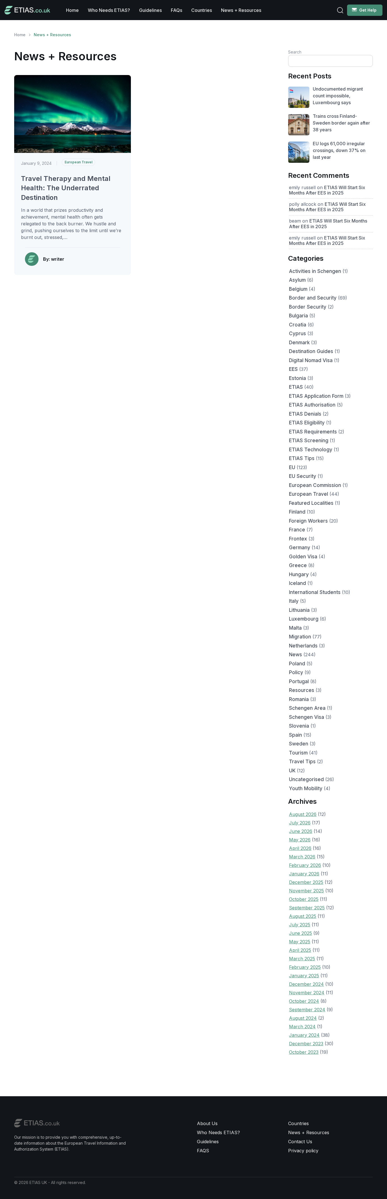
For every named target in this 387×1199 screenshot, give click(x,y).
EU (292, 467)
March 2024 (302, 1026)
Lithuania (299, 610)
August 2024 (303, 1018)
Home (72, 10)
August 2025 (302, 916)
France (297, 530)
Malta (295, 628)
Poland (297, 663)
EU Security (302, 476)
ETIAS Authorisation (312, 405)
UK (292, 770)
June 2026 (300, 831)
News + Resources (241, 10)
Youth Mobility (305, 788)
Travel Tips (302, 761)
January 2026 (304, 874)
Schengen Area (307, 708)
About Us (207, 1123)
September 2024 (307, 1009)
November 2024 (306, 992)
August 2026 (302, 814)
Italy (294, 601)
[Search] (340, 10)
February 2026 (305, 865)
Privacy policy (303, 1150)
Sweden (298, 744)
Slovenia (299, 726)
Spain (295, 735)
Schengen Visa (306, 717)
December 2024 (306, 984)
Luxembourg (303, 619)
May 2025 (299, 941)
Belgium (298, 289)
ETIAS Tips (301, 458)
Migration (300, 637)
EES (293, 369)
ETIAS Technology (310, 449)
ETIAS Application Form (316, 396)
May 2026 (300, 840)
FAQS (203, 1150)
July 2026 (300, 823)
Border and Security (313, 298)
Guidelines (150, 10)
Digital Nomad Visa (311, 360)
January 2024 (304, 1035)
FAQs (176, 10)
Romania (299, 699)
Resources (301, 690)
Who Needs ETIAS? (109, 10)
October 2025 (303, 899)
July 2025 (299, 924)
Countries (201, 10)
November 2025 (306, 891)
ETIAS (296, 387)
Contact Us (300, 1141)
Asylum (297, 280)
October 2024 (304, 1001)
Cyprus (297, 333)
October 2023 (303, 1052)
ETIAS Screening (308, 440)
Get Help (368, 10)
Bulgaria (298, 316)
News (295, 654)
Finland (297, 512)
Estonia (297, 378)
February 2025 (305, 967)
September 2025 (307, 908)
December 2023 (306, 1043)
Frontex (298, 539)
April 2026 (300, 848)
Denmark (299, 342)
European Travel (78, 162)
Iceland (297, 583)
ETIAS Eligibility (307, 423)
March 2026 (302, 857)
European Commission (315, 485)
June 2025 (300, 933)
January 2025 (304, 975)
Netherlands (303, 646)
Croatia (297, 325)
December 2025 (306, 882)
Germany (299, 547)
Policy (296, 672)
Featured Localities (311, 503)
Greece (298, 565)
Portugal (299, 681)
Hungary (299, 574)
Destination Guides (311, 351)
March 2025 (302, 958)
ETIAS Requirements (313, 432)
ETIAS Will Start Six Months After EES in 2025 (327, 190)
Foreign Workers (308, 521)
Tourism (298, 753)
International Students (315, 592)
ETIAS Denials (305, 414)
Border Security (307, 307)
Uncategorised (306, 779)
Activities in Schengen (315, 271)
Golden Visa (303, 556)
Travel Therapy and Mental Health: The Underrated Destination (65, 188)
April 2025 (300, 950)
